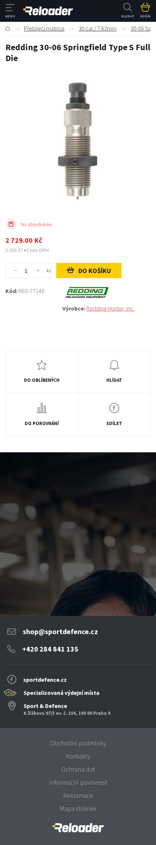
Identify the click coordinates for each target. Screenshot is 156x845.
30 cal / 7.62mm (97, 28)
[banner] (78, 827)
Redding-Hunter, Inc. (110, 308)
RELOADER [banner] (48, 11)
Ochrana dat (78, 769)
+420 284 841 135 (50, 648)
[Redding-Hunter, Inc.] (106, 293)
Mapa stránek (78, 808)
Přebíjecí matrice (44, 28)
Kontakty (78, 756)
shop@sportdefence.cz (60, 631)
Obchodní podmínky (78, 743)
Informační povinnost (78, 782)
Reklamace (78, 795)
